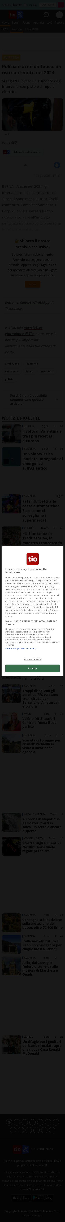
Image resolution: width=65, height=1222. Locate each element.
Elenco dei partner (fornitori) (20, 648)
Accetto (32, 668)
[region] (32, 611)
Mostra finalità (32, 659)
